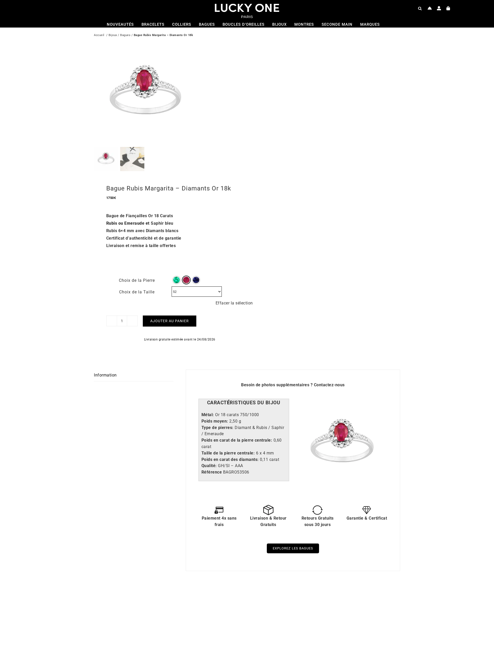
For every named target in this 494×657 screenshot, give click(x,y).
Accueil (99, 35)
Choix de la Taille (137, 292)
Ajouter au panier (169, 321)
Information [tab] (105, 375)
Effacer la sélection (234, 303)
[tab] (243, 403)
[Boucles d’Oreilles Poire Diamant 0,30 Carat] (314, 599)
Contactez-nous (329, 384)
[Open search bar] (419, 8)
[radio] (176, 280)
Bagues (125, 35)
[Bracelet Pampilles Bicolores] (160, 599)
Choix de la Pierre (137, 280)
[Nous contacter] (430, 8)
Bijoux (113, 35)
